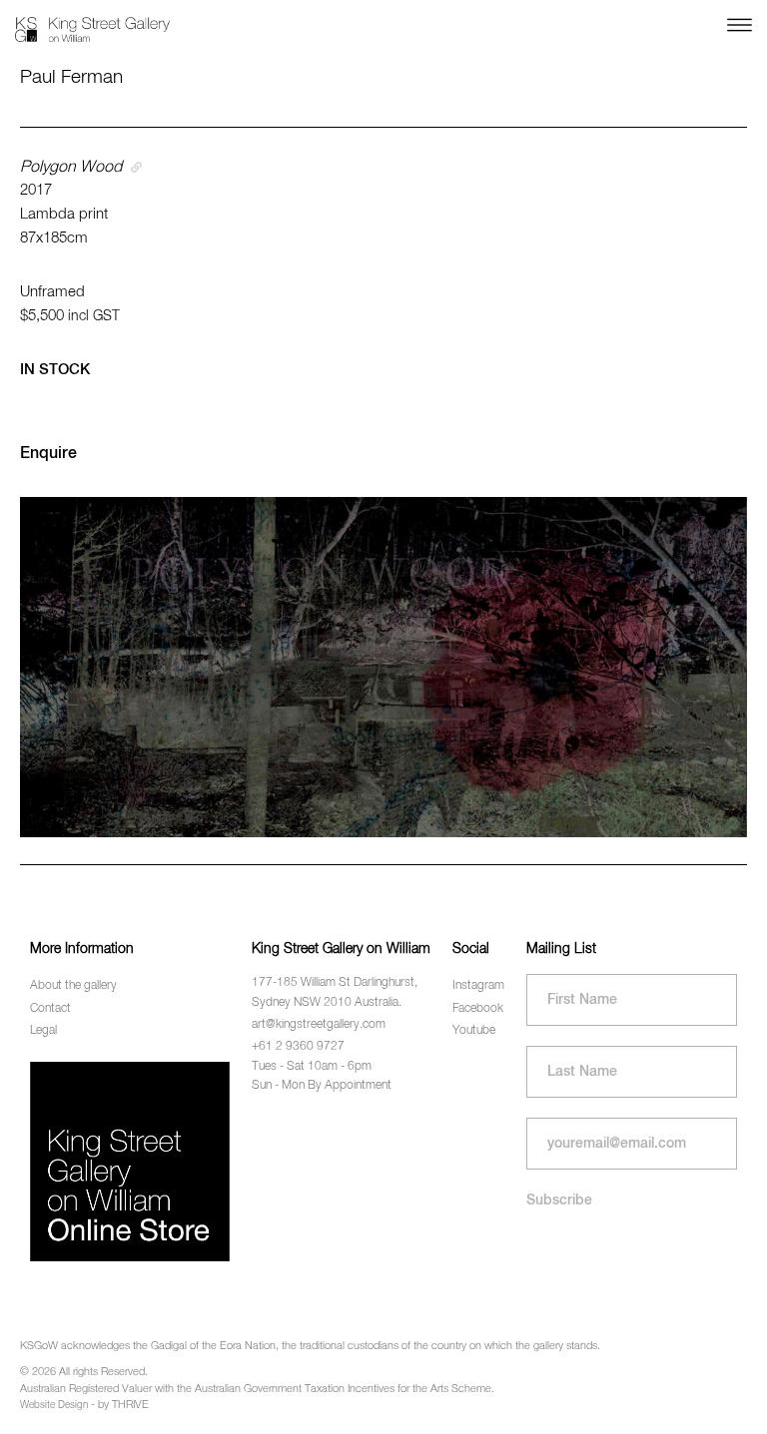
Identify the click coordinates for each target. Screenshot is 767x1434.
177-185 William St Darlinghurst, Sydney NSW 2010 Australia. (334, 992)
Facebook (477, 1009)
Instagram (478, 986)
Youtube (473, 1031)
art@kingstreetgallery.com (318, 1025)
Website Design (54, 1405)
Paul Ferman (71, 77)
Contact (50, 1009)
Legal (43, 1031)
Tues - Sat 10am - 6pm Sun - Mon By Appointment (321, 1076)
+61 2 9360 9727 (298, 1047)
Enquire (48, 454)
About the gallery (73, 986)
